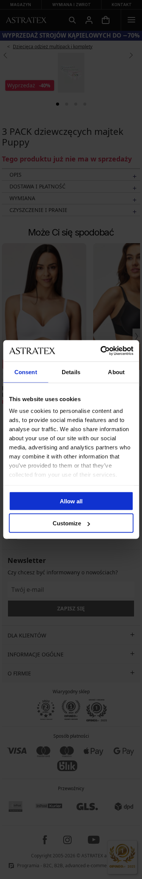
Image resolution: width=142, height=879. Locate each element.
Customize (67, 523)
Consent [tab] (25, 371)
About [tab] (116, 371)
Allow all (71, 501)
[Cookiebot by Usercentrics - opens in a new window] (101, 351)
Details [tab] (71, 371)
